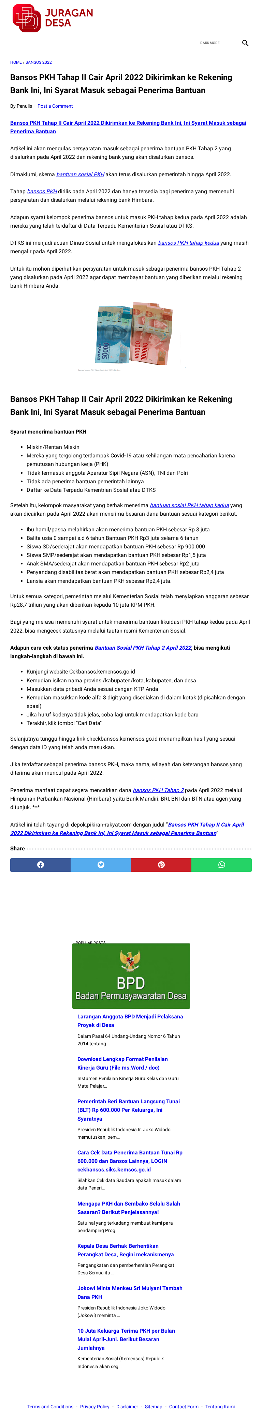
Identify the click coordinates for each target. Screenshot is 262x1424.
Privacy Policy (95, 1406)
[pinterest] (161, 865)
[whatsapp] (221, 865)
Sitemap (153, 1406)
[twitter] (212, 18)
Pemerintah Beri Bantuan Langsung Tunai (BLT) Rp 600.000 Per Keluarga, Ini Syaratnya (128, 1110)
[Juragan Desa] (57, 18)
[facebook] (196, 18)
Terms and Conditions (50, 1406)
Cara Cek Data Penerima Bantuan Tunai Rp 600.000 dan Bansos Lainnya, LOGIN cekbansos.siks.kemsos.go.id (130, 1161)
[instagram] (244, 18)
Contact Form (184, 1406)
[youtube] (228, 18)
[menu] (14, 43)
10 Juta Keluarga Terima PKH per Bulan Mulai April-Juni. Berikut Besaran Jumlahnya (126, 1339)
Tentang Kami (220, 1406)
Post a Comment (55, 106)
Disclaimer (127, 1406)
